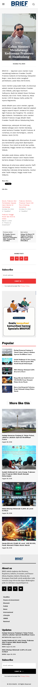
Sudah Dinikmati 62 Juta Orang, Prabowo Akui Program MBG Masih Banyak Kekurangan (25, 361)
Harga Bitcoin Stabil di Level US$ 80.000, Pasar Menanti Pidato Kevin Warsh (24, 380)
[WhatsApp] (26, 258)
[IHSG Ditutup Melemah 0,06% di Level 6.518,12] (7, 370)
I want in (17, 281)
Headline (19, 42)
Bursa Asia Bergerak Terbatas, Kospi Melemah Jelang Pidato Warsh (24, 389)
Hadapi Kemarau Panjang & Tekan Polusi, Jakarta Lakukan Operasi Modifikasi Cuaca (24, 352)
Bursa (4, 654)
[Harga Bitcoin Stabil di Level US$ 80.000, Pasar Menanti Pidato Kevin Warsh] (7, 380)
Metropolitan (6, 637)
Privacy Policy (24, 286)
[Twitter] (17, 258)
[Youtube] (21, 588)
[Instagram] (9, 588)
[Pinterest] (21, 258)
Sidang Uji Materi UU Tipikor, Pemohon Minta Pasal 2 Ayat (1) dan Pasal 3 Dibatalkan (27, 238)
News (4, 646)
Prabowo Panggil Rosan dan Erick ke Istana (8, 216)
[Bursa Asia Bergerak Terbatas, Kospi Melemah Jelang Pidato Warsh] (7, 389)
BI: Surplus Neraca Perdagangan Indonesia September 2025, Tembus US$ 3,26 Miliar (10, 238)
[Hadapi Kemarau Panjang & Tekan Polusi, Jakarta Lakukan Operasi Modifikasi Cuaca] (7, 352)
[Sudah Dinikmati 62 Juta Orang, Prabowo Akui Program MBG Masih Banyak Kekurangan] (7, 361)
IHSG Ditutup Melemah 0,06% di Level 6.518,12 (24, 371)
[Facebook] (12, 258)
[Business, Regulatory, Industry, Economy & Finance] (19, 559)
